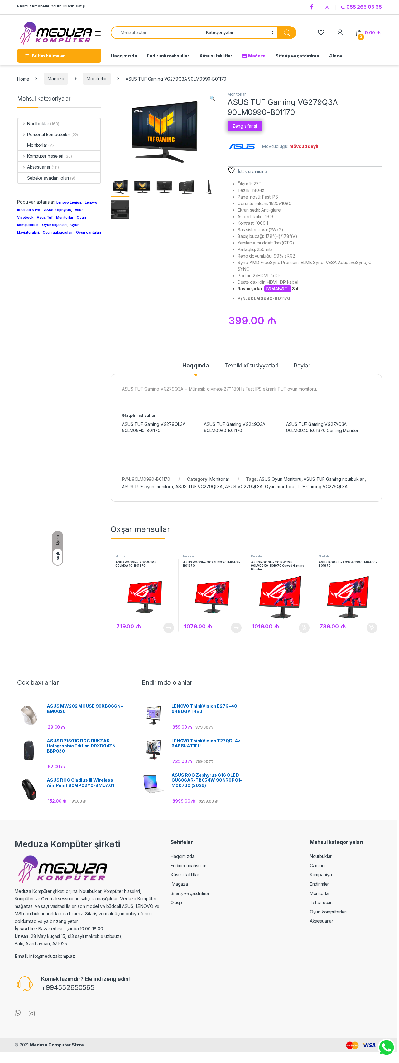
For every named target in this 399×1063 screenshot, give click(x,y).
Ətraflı (168, 628)
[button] (212, 98)
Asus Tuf (44, 217)
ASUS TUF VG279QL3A (199, 486)
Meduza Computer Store (57, 1044)
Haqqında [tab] (195, 366)
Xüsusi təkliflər (215, 55)
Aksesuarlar (38, 167)
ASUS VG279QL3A (243, 486)
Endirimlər (319, 884)
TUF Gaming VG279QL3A (322, 486)
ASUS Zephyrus (57, 210)
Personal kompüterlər (48, 134)
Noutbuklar (38, 123)
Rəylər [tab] (302, 366)
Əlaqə (335, 55)
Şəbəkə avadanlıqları (48, 177)
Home (23, 78)
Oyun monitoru (279, 486)
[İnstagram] (328, 7)
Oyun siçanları (54, 225)
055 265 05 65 (364, 7)
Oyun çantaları (88, 232)
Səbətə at (302, 628)
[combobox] (157, 32)
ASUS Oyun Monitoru (280, 479)
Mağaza (256, 55)
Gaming (317, 865)
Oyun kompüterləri (328, 911)
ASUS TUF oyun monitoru (147, 486)
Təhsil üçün (321, 902)
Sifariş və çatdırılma (297, 55)
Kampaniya (321, 874)
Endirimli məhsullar (168, 55)
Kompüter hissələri (45, 156)
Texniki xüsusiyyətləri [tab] (251, 366)
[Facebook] (312, 7)
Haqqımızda (124, 55)
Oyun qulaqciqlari (58, 232)
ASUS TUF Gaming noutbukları (334, 479)
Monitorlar (97, 78)
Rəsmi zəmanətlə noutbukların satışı (51, 5)
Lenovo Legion (68, 202)
